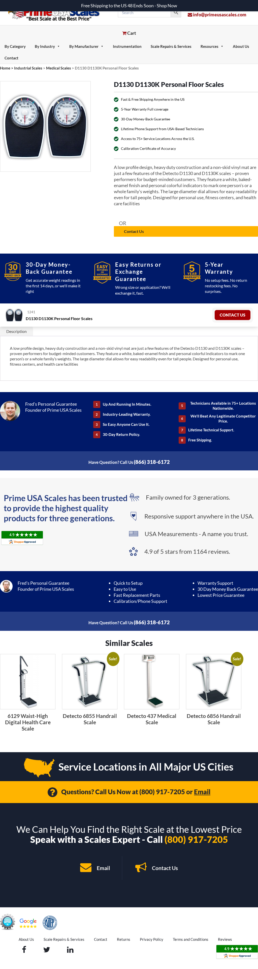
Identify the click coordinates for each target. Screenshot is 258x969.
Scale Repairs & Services (171, 46)
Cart (131, 33)
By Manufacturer (84, 46)
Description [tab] (16, 331)
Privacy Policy (151, 939)
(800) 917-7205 (162, 792)
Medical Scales (58, 68)
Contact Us (134, 231)
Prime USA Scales (57, 12)
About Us (241, 46)
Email (202, 792)
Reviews (225, 939)
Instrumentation (127, 46)
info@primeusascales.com (219, 14)
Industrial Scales (28, 68)
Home (5, 68)
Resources (209, 46)
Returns (123, 939)
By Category (15, 46)
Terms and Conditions (190, 939)
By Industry (45, 46)
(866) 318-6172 (152, 462)
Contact (11, 58)
